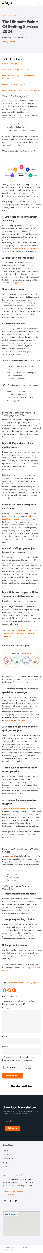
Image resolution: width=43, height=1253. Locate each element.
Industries (7, 1154)
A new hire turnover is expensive (15, 809)
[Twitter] (9, 990)
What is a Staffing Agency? (12, 64)
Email (5, 1047)
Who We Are (8, 1158)
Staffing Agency (32, 983)
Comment (6, 1008)
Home (5, 1150)
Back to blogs (11, 16)
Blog (5, 1163)
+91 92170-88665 (16, 1192)
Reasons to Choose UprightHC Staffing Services (21, 90)
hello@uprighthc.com (16, 1195)
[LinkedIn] (14, 990)
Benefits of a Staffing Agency (13, 84)
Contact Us (7, 1167)
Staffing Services (8, 42)
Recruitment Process (16, 983)
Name (5, 1036)
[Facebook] (4, 990)
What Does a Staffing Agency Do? (15, 70)
